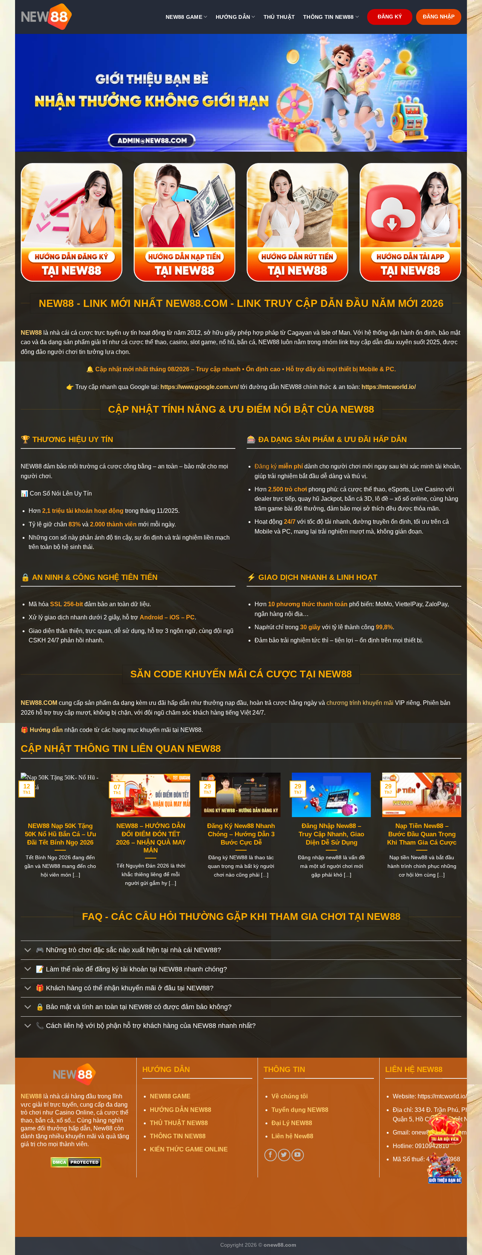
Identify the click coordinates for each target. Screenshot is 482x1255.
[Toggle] (28, 951)
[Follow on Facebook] (270, 1155)
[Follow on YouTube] (297, 1155)
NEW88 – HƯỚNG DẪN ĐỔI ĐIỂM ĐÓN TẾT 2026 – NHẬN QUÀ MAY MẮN (151, 838)
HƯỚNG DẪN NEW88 (180, 1110)
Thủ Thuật (279, 17)
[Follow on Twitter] (284, 1155)
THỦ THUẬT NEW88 (179, 1123)
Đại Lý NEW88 (292, 1123)
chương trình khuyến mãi (360, 703)
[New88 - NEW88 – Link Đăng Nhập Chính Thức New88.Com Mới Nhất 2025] (58, 16)
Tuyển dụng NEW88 (300, 1110)
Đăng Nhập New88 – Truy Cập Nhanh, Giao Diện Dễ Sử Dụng (331, 834)
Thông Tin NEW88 (328, 17)
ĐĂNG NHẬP (439, 17)
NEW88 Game (184, 17)
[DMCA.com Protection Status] (75, 1162)
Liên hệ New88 (292, 1136)
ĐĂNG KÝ (390, 17)
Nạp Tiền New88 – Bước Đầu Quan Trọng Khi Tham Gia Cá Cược (421, 834)
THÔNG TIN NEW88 (178, 1136)
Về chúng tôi (290, 1096)
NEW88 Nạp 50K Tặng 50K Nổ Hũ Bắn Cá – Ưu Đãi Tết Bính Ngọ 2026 (60, 834)
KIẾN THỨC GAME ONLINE (189, 1149)
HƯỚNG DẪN (233, 17)
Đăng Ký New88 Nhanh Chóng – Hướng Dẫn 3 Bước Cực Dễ (241, 834)
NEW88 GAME (170, 1096)
